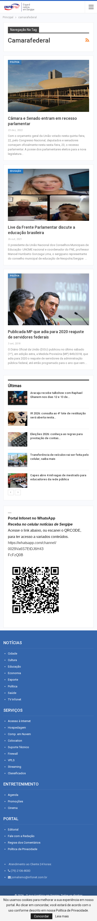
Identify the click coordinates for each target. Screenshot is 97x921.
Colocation (15, 740)
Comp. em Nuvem (19, 734)
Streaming (14, 766)
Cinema (13, 808)
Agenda (13, 795)
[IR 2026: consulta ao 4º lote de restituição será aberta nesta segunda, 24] (17, 418)
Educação (15, 171)
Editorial (13, 829)
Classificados (17, 773)
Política (14, 62)
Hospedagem (17, 727)
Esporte (13, 679)
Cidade (12, 653)
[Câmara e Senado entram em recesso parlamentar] (48, 86)
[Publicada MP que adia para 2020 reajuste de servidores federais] (48, 299)
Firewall (13, 753)
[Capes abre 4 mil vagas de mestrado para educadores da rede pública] (17, 480)
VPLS (11, 760)
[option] (48, 440)
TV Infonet (14, 699)
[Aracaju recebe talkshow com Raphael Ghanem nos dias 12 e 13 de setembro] (17, 398)
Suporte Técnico (18, 747)
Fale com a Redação (21, 836)
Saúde (12, 693)
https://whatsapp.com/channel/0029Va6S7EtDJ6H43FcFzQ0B (32, 549)
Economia (14, 673)
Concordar (41, 916)
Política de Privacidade (22, 849)
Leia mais (62, 916)
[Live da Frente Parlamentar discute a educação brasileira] (48, 195)
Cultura (12, 660)
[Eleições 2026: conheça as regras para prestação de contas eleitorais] (17, 439)
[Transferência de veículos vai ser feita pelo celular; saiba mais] (17, 460)
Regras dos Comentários (24, 842)
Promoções (15, 801)
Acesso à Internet (19, 721)
